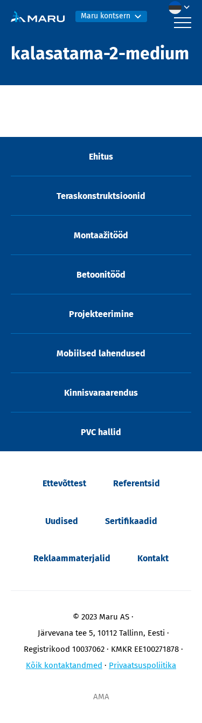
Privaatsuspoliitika (142, 665)
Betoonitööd (101, 275)
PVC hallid (101, 432)
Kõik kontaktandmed (64, 665)
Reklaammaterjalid (71, 558)
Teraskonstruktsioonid (101, 196)
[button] (182, 7)
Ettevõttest (64, 483)
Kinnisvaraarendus (101, 393)
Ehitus (101, 157)
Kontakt (153, 558)
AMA (101, 696)
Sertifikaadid (131, 521)
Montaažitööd (101, 235)
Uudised (61, 521)
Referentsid (136, 483)
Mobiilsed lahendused (101, 353)
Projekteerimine (101, 314)
